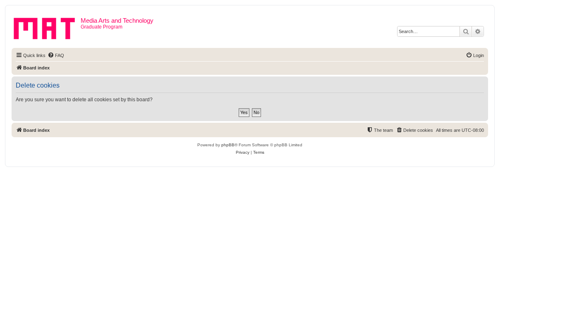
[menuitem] (56, 55)
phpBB (228, 145)
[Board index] (47, 27)
